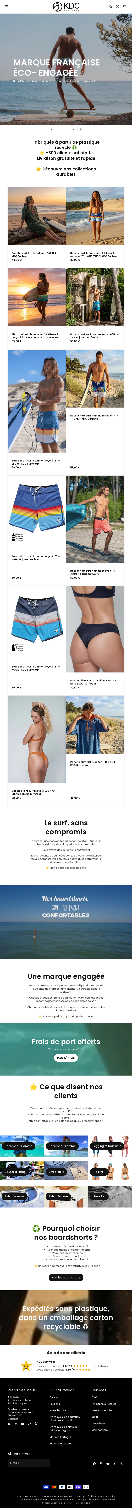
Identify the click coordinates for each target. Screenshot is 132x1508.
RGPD (95, 1417)
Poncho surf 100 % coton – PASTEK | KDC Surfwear (34, 255)
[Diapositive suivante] (73, 129)
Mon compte (100, 1430)
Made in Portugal (60, 1437)
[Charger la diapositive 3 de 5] (62, 129)
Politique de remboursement (34, 1500)
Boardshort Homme (18, 1146)
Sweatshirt (56, 1172)
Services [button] (99, 1390)
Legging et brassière (107, 1146)
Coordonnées (108, 1500)
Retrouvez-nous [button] (22, 1390)
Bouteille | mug (15, 1172)
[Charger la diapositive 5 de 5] (68, 129)
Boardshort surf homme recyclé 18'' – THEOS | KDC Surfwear (94, 336)
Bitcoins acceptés (61, 1443)
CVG (94, 1397)
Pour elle (55, 1404)
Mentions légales (102, 1410)
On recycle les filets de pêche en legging (64, 1428)
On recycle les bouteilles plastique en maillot (65, 1418)
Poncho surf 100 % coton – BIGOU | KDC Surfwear (92, 763)
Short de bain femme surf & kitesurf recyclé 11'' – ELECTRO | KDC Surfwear (35, 336)
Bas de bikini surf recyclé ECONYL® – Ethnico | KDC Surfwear (35, 792)
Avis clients (98, 1423)
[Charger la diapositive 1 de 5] (56, 129)
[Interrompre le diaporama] (80, 129)
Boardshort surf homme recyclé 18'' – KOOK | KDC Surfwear (36, 668)
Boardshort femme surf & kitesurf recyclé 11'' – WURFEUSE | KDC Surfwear (95, 255)
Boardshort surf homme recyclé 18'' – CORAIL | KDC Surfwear (94, 572)
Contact (13, 1419)
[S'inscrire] (46, 1463)
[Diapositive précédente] (51, 129)
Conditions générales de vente (57, 1503)
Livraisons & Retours (104, 1404)
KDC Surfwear (31, 1496)
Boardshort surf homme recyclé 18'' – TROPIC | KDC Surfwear (94, 417)
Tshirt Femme (58, 1196)
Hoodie (99, 1196)
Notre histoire (58, 1410)
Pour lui (54, 1397)
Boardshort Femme (62, 1146)
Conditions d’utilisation (63, 1500)
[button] (6, 6)
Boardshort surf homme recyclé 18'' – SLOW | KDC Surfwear (36, 462)
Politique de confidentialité (101, 1496)
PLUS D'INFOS (66, 1058)
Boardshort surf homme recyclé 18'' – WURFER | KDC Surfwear (36, 558)
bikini (99, 1172)
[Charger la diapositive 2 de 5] (59, 129)
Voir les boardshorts (66, 1277)
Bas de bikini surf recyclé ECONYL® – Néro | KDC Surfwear (93, 682)
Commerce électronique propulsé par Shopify (61, 1496)
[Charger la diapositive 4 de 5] (65, 129)
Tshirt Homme (14, 1196)
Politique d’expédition (88, 1500)
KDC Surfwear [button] (62, 1390)
